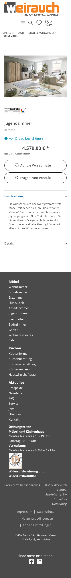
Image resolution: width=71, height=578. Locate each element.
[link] (34, 9)
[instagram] (39, 561)
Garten (13, 330)
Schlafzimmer (18, 292)
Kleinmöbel (16, 319)
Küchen (15, 348)
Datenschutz (45, 512)
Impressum (24, 512)
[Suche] (30, 22)
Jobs (12, 409)
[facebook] (31, 561)
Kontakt (14, 419)
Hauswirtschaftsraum (23, 375)
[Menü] (23, 23)
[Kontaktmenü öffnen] (48, 23)
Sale (11, 340)
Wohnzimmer (18, 287)
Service (14, 404)
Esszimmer (16, 297)
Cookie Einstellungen (37, 525)
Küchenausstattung (22, 364)
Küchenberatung (20, 359)
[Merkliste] (39, 21)
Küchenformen (19, 354)
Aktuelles (16, 382)
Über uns (15, 414)
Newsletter (16, 393)
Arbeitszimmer (19, 308)
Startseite (8, 32)
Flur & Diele (17, 303)
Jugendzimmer (19, 313)
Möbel (20, 32)
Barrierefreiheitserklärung (22, 485)
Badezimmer (17, 325)
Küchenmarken (19, 369)
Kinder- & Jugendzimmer (41, 32)
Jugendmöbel (10, 36)
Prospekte (16, 388)
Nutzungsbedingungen (37, 518)
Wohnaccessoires (21, 335)
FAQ (11, 398)
